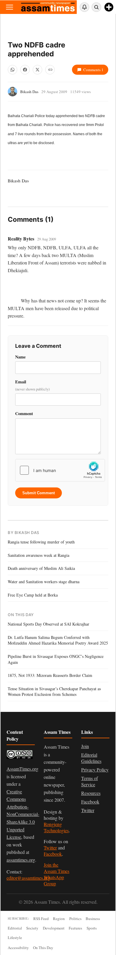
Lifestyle (15, 937)
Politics (75, 918)
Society (32, 928)
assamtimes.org (21, 860)
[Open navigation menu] (9, 7)
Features (75, 928)
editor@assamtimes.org (28, 878)
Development (54, 928)
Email (32, 385)
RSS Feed (41, 918)
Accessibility (18, 947)
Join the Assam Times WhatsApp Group (56, 874)
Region (59, 918)
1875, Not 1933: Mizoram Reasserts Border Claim (50, 675)
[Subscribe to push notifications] (84, 7)
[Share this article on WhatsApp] (12, 69)
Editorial (15, 928)
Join (85, 746)
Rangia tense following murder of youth (41, 542)
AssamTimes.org (22, 769)
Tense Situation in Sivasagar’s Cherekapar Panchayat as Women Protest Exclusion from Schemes (54, 691)
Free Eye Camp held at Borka (33, 595)
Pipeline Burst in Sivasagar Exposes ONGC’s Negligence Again (56, 659)
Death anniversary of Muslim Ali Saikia (41, 568)
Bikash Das (29, 91)
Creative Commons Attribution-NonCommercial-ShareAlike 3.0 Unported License (23, 814)
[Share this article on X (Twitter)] (37, 69)
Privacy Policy (95, 769)
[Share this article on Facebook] (25, 69)
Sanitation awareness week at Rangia (38, 555)
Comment (24, 413)
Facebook (53, 854)
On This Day (43, 947)
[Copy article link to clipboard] (50, 69)
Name (20, 357)
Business (93, 918)
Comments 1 (93, 69)
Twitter (50, 847)
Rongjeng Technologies (56, 827)
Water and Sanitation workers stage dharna (43, 581)
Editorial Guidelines (91, 758)
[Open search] (96, 7)
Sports (92, 928)
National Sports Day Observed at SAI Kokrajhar (48, 624)
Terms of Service (89, 781)
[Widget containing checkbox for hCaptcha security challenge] (60, 470)
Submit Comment (38, 493)
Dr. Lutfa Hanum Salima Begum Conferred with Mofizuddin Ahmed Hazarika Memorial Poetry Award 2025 (58, 640)
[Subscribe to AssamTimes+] (109, 7)
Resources (91, 793)
